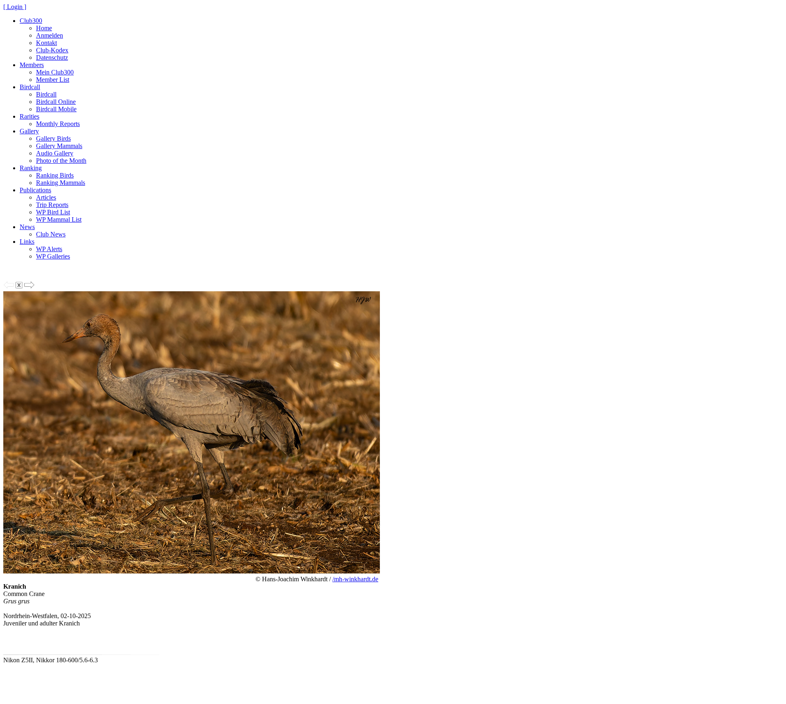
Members (32, 64)
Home (44, 28)
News (27, 226)
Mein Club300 (55, 72)
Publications (35, 190)
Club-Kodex (52, 50)
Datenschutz (52, 57)
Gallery (29, 131)
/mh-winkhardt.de (355, 579)
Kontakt (46, 42)
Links (27, 241)
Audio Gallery (54, 153)
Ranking (31, 167)
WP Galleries (53, 256)
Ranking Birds (55, 175)
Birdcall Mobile (56, 109)
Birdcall (30, 86)
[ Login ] (14, 6)
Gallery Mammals (59, 145)
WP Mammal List (58, 219)
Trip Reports (52, 204)
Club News (51, 234)
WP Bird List (53, 212)
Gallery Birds (53, 138)
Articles (46, 197)
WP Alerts (49, 248)
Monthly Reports (58, 123)
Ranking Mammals (60, 182)
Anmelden (49, 35)
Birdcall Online (56, 101)
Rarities (29, 116)
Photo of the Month (61, 160)
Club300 (31, 20)
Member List (52, 79)
